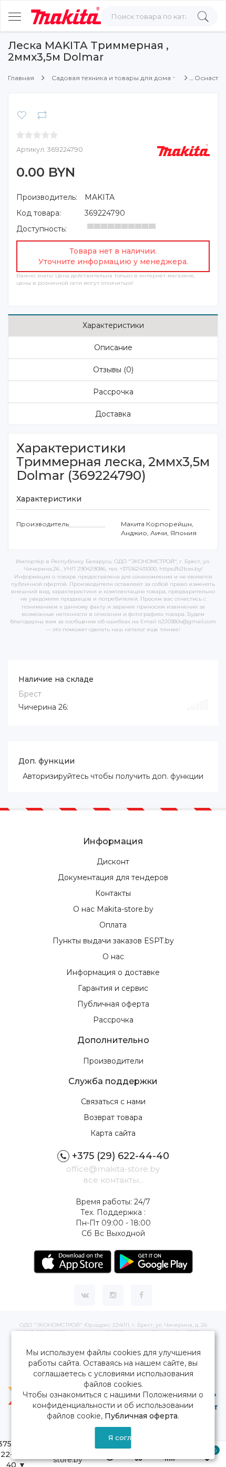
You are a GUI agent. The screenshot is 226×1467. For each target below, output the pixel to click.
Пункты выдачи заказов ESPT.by (113, 940)
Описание (113, 347)
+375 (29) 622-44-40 (120, 1156)
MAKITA (100, 197)
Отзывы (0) (113, 369)
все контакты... (113, 1180)
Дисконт (113, 861)
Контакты (113, 893)
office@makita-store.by (113, 1169)
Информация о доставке (113, 972)
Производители (113, 1061)
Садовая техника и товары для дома (111, 78)
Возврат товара (113, 1117)
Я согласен (119, 1437)
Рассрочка (113, 392)
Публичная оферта (113, 1004)
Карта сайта (113, 1133)
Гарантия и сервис (113, 988)
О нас (113, 956)
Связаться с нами (113, 1101)
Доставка (113, 414)
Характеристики (113, 325)
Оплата (113, 925)
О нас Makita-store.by (113, 909)
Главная (21, 78)
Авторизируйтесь (55, 776)
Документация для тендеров (113, 877)
